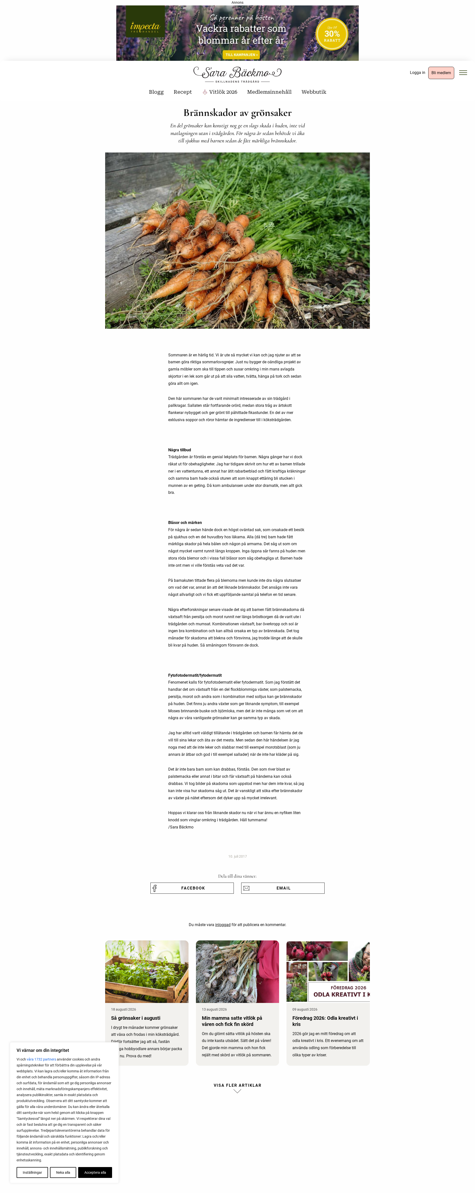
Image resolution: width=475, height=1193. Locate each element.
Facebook (193, 888)
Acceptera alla (95, 1172)
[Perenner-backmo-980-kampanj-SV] (237, 34)
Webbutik (314, 92)
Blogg (156, 92)
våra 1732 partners (41, 1059)
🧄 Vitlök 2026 (219, 92)
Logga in (417, 72)
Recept (183, 92)
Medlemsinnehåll (269, 92)
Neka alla (63, 1172)
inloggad (223, 924)
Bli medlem (441, 72)
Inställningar (32, 1172)
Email (284, 888)
